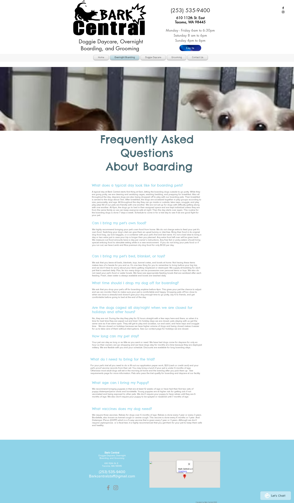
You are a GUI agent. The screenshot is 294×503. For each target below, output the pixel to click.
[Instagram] (116, 487)
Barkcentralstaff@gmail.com (112, 476)
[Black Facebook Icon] (283, 8)
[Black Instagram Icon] (283, 12)
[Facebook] (108, 487)
